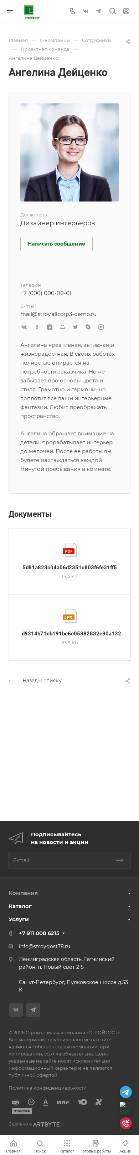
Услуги (19, 919)
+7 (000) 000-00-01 (45, 293)
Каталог (20, 906)
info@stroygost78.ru (44, 946)
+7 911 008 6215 (39, 933)
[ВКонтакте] (85, 11)
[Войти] (126, 11)
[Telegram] (98, 11)
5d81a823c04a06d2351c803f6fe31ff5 (69, 567)
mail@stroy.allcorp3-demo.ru (58, 314)
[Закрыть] (132, 1089)
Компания (23, 893)
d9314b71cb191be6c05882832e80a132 (71, 633)
